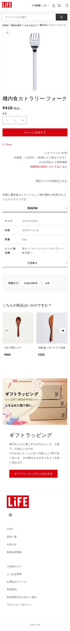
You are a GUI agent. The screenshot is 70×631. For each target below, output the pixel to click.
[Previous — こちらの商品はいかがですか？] (7, 331)
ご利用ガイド (14, 566)
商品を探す (16, 25)
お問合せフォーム (17, 581)
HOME (10, 529)
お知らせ (12, 544)
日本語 (37, 5)
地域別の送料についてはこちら (48, 166)
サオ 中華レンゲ (12, 347)
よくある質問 (14, 574)
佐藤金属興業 (31, 283)
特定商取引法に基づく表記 (22, 597)
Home (5, 25)
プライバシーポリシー (19, 604)
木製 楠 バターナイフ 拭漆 (51, 347)
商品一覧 (12, 536)
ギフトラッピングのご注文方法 (33, 473)
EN (45, 5)
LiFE (38, 625)
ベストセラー (30, 25)
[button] (67, 5)
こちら (63, 180)
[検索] (61, 17)
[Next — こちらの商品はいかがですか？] (63, 331)
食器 (47, 283)
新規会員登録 (14, 552)
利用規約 (12, 589)
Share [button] (9, 144)
